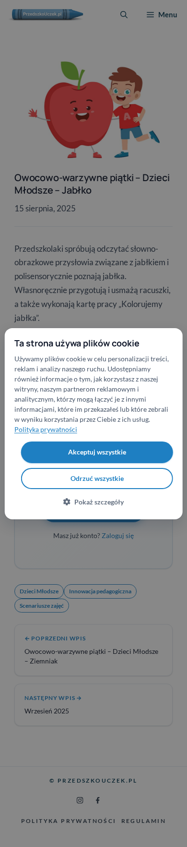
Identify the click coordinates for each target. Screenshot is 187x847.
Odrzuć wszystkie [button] (97, 478)
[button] (93, 501)
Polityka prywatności (45, 429)
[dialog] (94, 423)
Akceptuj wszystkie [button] (97, 452)
